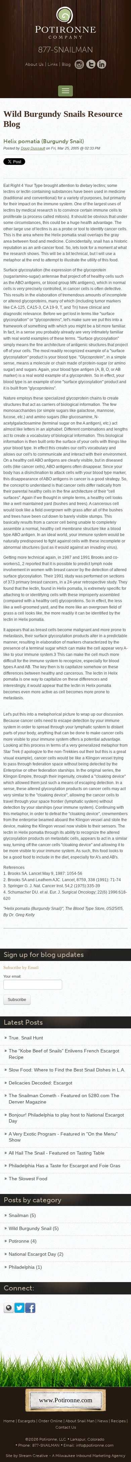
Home (9, 1421)
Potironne (23, 1241)
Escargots (26, 1421)
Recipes (118, 1421)
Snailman (22, 1215)
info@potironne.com (95, 1445)
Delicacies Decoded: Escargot (40, 1082)
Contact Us (65, 1427)
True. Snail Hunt (26, 1037)
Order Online (50, 1421)
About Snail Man (80, 1421)
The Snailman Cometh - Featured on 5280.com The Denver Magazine (64, 1099)
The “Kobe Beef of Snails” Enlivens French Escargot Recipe (64, 1054)
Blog (66, 64)
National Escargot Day (36, 1254)
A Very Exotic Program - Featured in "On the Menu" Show (63, 1137)
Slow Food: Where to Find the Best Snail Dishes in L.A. (67, 1069)
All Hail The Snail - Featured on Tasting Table (56, 1153)
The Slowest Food (28, 1178)
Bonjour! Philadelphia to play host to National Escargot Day (66, 1118)
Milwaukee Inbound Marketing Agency (90, 1455)
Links (53, 64)
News (102, 1421)
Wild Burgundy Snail (34, 1228)
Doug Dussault (33, 148)
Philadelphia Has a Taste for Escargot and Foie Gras (64, 1165)
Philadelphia (25, 1267)
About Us (34, 64)
